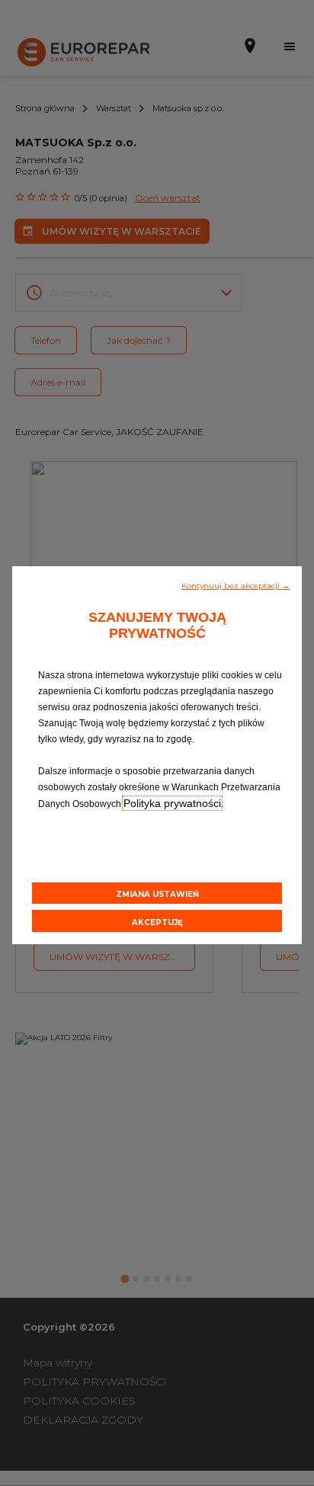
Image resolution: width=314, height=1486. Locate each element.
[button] (235, 584)
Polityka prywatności (172, 803)
